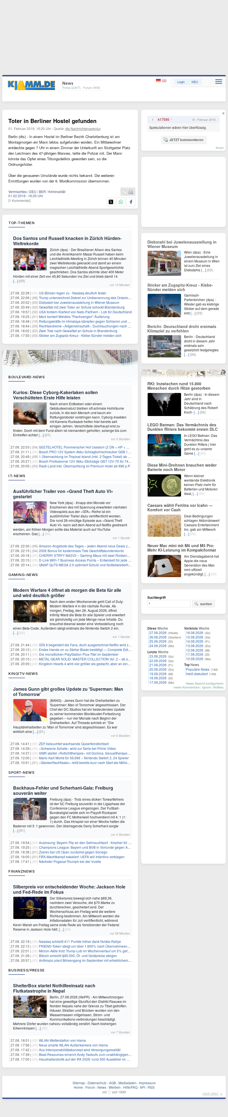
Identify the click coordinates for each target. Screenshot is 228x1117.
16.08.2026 (194, 632)
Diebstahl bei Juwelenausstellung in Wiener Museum (79, 302)
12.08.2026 (194, 650)
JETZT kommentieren (186, 139)
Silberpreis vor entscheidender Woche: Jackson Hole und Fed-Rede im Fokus (69, 889)
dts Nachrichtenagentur (83, 128)
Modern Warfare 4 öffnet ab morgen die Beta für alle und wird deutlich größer (67, 592)
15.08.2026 (194, 637)
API (142, 1087)
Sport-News (21, 772)
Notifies (218, 687)
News (102, 1087)
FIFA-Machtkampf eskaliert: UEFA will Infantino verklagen (82, 856)
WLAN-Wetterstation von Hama (62, 1040)
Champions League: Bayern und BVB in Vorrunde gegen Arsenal (88, 847)
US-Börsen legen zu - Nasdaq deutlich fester (72, 292)
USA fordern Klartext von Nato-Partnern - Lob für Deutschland (85, 311)
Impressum (147, 1082)
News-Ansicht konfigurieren (205, 683)
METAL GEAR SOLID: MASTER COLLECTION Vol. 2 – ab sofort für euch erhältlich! (101, 659)
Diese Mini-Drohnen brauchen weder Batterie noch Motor (182, 467)
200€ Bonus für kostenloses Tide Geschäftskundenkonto (81, 550)
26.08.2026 (158, 637)
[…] (15, 280)
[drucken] (130, 192)
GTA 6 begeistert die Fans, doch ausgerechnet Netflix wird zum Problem (93, 644)
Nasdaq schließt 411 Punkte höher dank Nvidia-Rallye (80, 941)
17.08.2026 (158, 682)
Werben (115, 1087)
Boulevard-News (26, 377)
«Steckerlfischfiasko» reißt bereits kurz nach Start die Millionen (86, 762)
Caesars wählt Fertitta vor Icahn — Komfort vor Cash (180, 507)
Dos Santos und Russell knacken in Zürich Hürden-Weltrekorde (67, 241)
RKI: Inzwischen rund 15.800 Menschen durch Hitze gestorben (178, 386)
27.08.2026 (158, 632)
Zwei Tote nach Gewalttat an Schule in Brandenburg (78, 330)
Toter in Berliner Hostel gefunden (52, 121)
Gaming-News (23, 574)
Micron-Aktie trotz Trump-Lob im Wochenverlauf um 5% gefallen (87, 950)
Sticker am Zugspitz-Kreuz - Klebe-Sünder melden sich (80, 335)
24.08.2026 (158, 645)
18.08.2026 (158, 677)
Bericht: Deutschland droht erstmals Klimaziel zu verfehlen (181, 329)
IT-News (17, 476)
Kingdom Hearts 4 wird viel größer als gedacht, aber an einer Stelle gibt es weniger (101, 663)
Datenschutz (97, 1082)
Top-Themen (21, 223)
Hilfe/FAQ (130, 1087)
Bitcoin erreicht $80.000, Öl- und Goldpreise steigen (78, 955)
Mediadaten (127, 1082)
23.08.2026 (158, 656)
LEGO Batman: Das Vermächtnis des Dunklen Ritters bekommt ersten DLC (182, 427)
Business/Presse (26, 970)
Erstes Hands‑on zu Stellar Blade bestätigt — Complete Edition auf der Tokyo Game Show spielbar (113, 649)
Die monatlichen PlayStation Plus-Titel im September (78, 654)
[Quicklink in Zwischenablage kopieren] (124, 192)
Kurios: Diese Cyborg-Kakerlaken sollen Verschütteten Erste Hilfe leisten (55, 395)
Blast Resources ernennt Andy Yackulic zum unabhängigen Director (90, 1054)
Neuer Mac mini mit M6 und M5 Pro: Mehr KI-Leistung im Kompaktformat (181, 548)
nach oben (210, 1093)
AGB (112, 1082)
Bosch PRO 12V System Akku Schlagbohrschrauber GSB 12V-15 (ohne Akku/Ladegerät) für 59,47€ (114, 451)
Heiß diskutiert (197, 673)
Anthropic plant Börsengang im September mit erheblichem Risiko (88, 960)
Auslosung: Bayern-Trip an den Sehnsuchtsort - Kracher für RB (86, 842)
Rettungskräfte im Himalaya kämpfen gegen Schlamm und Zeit (86, 321)
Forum (90, 1087)
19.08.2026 (158, 673)
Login (181, 81)
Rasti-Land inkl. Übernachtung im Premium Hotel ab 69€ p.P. (84, 466)
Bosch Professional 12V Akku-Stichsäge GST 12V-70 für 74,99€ (87, 461)
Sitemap (79, 1082)
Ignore (206, 687)
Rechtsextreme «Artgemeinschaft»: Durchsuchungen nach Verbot (88, 326)
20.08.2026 (158, 669)
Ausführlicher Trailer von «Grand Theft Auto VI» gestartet (63, 494)
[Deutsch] (159, 80)
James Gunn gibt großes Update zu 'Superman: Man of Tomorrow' (68, 691)
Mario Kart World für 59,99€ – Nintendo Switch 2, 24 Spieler (84, 757)
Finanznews (21, 871)
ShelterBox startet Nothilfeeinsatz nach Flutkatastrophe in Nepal (54, 988)
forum (220, 147)
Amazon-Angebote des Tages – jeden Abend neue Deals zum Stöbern (92, 546)
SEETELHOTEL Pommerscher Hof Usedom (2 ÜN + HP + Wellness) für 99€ (96, 447)
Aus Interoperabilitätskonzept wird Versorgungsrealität (79, 1049)
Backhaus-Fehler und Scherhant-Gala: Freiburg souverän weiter (63, 790)
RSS (151, 1087)
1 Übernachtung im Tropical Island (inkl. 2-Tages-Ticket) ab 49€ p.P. (89, 456)
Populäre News (197, 669)
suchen (206, 603)
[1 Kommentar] (19, 200)
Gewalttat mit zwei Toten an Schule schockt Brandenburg (82, 307)
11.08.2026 (194, 654)
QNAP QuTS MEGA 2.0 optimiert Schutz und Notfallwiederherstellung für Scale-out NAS (105, 564)
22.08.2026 (158, 660)
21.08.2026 (158, 664)
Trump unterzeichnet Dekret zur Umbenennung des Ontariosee (86, 297)
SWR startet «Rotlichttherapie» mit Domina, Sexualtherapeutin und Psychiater (97, 753)
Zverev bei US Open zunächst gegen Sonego (73, 852)
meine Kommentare (187, 687)
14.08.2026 (194, 641)
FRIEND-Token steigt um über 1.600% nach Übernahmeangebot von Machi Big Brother (104, 946)
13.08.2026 (194, 645)
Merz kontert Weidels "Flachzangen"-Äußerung (74, 316)
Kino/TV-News (23, 673)
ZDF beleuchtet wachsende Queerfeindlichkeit (74, 743)
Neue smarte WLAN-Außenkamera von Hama (73, 1045)
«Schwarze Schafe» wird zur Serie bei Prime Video (77, 748)
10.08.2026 (194, 658)
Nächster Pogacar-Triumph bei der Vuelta (70, 861)
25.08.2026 (158, 641)
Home (78, 1087)
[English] (164, 80)
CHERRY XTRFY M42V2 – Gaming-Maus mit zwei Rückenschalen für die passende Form (106, 555)
